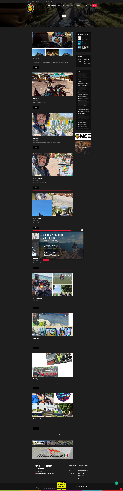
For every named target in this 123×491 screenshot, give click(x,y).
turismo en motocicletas (82, 122)
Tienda (90, 5)
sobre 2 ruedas (80, 120)
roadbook (87, 111)
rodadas (79, 113)
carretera (84, 75)
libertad (79, 85)
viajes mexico (80, 128)
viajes (86, 126)
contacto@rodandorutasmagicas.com (45, 473)
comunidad (80, 77)
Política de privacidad (41, 488)
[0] (93, 1)
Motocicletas (80, 64)
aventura (79, 75)
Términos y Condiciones (81, 469)
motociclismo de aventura (82, 96)
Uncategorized (87, 63)
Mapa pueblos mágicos (72, 473)
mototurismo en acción (82, 100)
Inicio (49, 5)
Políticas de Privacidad (81, 472)
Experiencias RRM (81, 83)
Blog (82, 5)
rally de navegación (81, 111)
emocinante (84, 79)
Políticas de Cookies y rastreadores (83, 470)
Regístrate (94, 5)
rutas (79, 118)
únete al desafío (46, 260)
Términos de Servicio (52, 488)
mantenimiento (84, 85)
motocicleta (80, 94)
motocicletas (85, 94)
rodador (83, 113)
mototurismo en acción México (83, 102)
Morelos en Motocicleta (82, 92)
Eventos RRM (80, 81)
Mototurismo (86, 59)
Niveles (64, 5)
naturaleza (80, 105)
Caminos (79, 59)
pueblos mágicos (81, 107)
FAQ (78, 478)
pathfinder (84, 105)
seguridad (86, 118)
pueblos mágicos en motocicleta (83, 109)
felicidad (86, 83)
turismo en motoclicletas (82, 124)
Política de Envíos (80, 477)
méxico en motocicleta (82, 87)
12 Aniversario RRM (81, 74)
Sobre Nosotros (53, 5)
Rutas (85, 61)
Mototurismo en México (82, 103)
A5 (86, 74)
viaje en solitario (80, 126)
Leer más (36, 67)
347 (52, 434)
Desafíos (67, 5)
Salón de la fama (78, 5)
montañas (79, 90)
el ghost (79, 79)
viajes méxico (86, 128)
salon (82, 118)
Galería (86, 5)
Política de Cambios (81, 475)
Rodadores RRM (80, 115)
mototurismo (86, 98)
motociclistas (80, 98)
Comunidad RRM (86, 77)
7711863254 (39, 471)
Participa (59, 5)
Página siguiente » (59, 434)
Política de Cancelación (81, 473)
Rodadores (72, 5)
